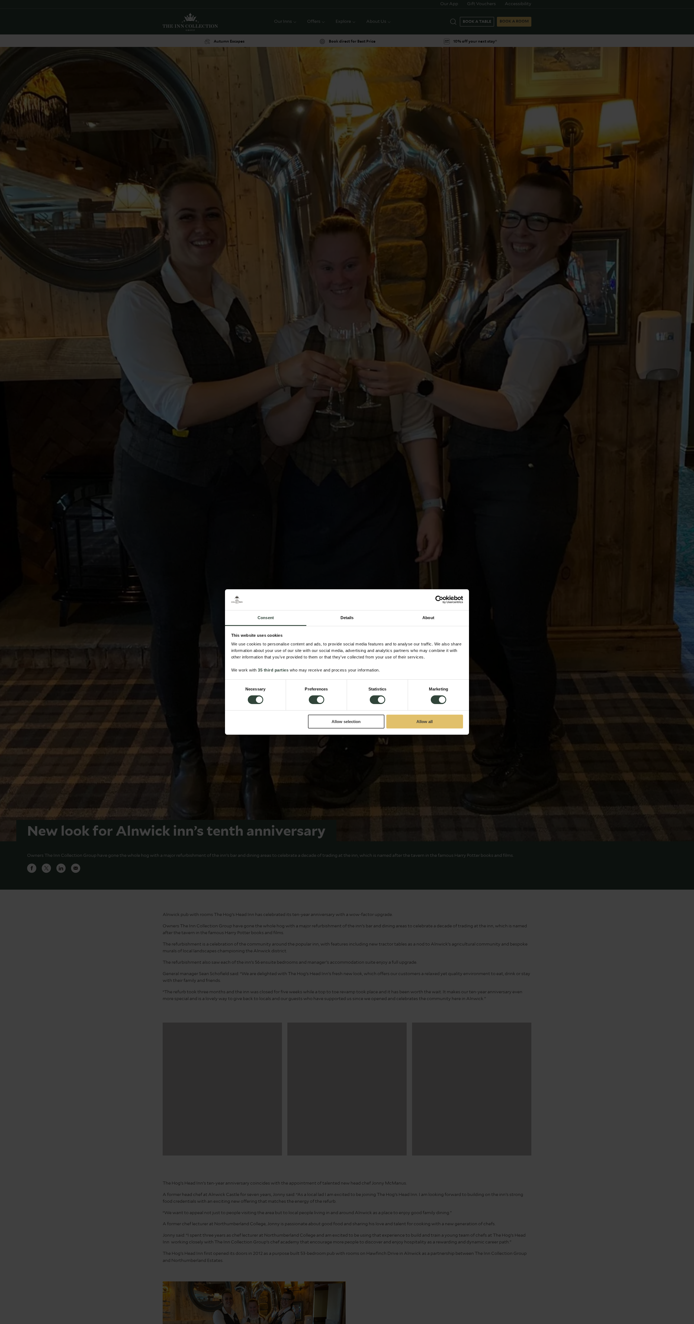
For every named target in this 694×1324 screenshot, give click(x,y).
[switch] (316, 700)
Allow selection (346, 721)
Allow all (424, 721)
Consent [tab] (266, 617)
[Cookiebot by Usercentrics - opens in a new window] (439, 600)
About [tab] (428, 617)
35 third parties (273, 670)
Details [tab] (347, 617)
